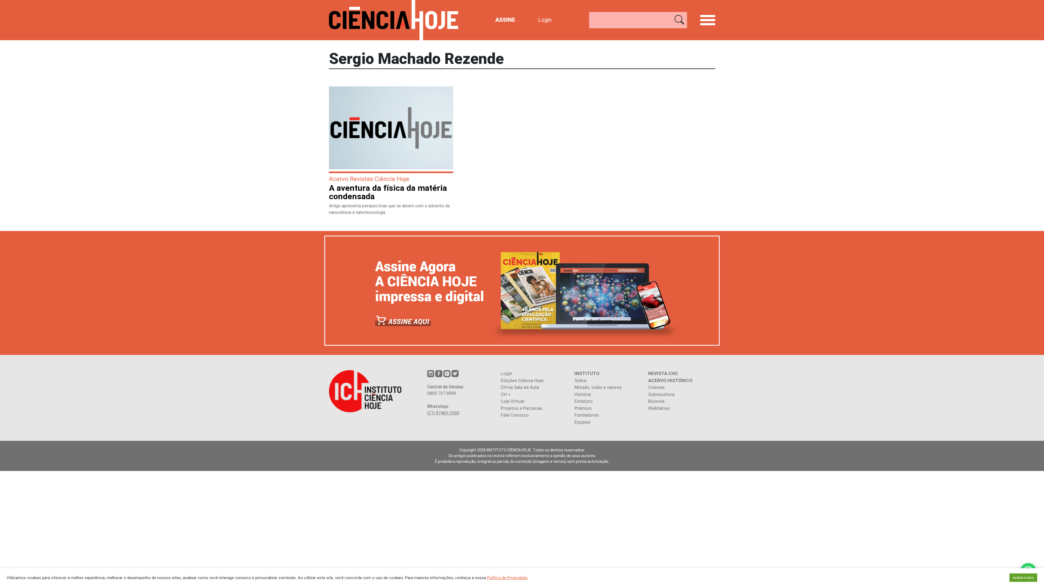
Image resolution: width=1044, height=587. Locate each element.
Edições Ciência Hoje (522, 380)
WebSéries (659, 408)
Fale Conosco (515, 415)
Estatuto (583, 401)
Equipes (582, 422)
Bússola (656, 401)
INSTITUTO (586, 373)
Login (545, 20)
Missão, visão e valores (598, 387)
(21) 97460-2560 (443, 413)
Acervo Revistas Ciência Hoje (369, 178)
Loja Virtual (512, 401)
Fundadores (586, 415)
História (582, 394)
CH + (506, 394)
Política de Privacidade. (507, 577)
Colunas (656, 387)
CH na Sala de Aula (520, 387)
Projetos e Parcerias (521, 408)
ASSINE (505, 20)
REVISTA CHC (663, 373)
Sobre (580, 380)
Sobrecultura (661, 394)
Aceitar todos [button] (1023, 578)
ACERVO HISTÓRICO (670, 380)
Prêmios (583, 408)
